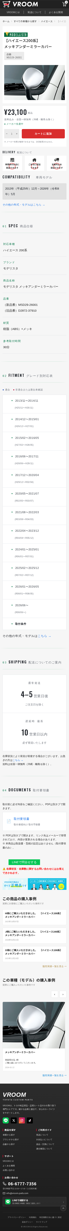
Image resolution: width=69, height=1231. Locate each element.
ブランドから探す (11, 1139)
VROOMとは (13, 12)
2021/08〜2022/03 (27, 516)
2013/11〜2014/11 (26, 404)
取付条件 (20, 623)
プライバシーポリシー (17, 1217)
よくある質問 (56, 12)
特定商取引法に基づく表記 (50, 1217)
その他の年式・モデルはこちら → (24, 204)
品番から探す (9, 1144)
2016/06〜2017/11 (27, 460)
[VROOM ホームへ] (27, 4)
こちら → (44, 636)
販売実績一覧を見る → (54, 966)
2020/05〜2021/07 (27, 497)
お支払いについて (44, 1139)
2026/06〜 (21, 609)
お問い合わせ (9, 1170)
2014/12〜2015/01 (27, 423)
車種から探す (9, 1134)
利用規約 (32, 1217)
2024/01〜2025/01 (27, 553)
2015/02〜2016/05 (27, 441)
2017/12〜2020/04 (27, 478)
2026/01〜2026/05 (27, 590)
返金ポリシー (27, 1221)
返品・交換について (45, 1144)
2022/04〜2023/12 (27, 534)
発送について (34, 12)
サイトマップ (41, 1221)
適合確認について (44, 1148)
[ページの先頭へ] (63, 1208)
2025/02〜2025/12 (27, 571)
